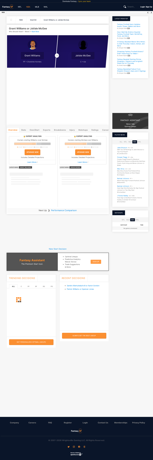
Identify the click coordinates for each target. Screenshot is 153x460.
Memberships (120, 422)
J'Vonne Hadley (122, 196)
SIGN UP (96, 262)
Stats (23, 130)
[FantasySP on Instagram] (73, 447)
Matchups (83, 130)
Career (105, 130)
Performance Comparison (64, 210)
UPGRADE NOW (32, 152)
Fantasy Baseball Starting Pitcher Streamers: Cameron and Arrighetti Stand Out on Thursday (129, 61)
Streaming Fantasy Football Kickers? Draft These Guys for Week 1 (130, 52)
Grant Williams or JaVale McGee (56, 20)
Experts (46, 130)
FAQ (50, 422)
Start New (35, 31)
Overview (12, 130)
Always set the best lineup (84, 336)
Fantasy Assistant (32, 260)
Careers (32, 422)
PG (52, 286)
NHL (46, 7)
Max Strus (120, 169)
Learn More (31, 162)
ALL (13, 286)
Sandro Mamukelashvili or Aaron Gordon (83, 286)
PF (28, 286)
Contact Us (103, 422)
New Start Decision (57, 249)
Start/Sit (33, 20)
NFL (20, 7)
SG (44, 286)
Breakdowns (60, 130)
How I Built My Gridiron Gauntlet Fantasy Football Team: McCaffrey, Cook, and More (129, 34)
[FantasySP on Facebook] (79, 447)
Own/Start (34, 130)
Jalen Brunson (122, 147)
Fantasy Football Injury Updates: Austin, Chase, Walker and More (129, 25)
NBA (28, 7)
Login (142, 7)
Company (14, 422)
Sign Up (149, 7)
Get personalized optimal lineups (31, 342)
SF (36, 286)
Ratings (94, 130)
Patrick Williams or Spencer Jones (80, 289)
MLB (37, 7)
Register (68, 422)
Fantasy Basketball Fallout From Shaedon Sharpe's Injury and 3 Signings (131, 70)
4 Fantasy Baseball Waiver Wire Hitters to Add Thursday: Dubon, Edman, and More (131, 44)
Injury (72, 130)
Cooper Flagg (122, 157)
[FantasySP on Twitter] (68, 447)
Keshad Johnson (123, 178)
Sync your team (84, 1)
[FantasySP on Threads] (84, 447)
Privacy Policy (138, 422)
